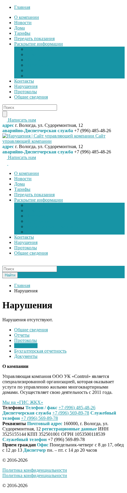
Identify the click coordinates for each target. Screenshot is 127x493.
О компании (26, 17)
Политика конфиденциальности (34, 470)
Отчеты (33, 54)
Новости (23, 22)
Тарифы (22, 33)
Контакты (24, 80)
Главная (22, 7)
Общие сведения (43, 49)
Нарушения (37, 65)
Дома (19, 27)
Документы (37, 75)
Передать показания (34, 38)
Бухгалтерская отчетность (52, 70)
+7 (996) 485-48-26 (76, 407)
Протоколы (37, 59)
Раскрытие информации (38, 43)
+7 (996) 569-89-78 (70, 412)
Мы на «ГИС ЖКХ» (22, 402)
